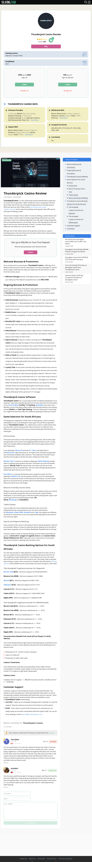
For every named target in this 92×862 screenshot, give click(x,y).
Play (46, 46)
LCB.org (51, 733)
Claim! (30, 252)
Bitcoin (10, 130)
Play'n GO (25, 120)
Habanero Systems (33, 118)
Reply (6, 762)
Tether (15, 135)
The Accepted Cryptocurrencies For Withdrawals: (76, 219)
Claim (24, 84)
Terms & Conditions (65, 859)
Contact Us (23, 859)
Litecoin (32, 132)
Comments (70, 229)
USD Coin (54, 118)
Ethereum (11, 132)
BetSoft (19, 114)
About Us (32, 859)
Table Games (73, 195)
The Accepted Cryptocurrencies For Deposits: (76, 210)
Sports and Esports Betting (78, 198)
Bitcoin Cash (18, 130)
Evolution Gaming (14, 118)
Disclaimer (41, 859)
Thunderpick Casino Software (77, 176)
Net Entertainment (14, 120)
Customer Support (73, 225)
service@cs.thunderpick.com (32, 714)
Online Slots (73, 186)
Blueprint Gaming (14, 116)
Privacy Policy (52, 859)
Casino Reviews (7, 160)
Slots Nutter (8, 197)
